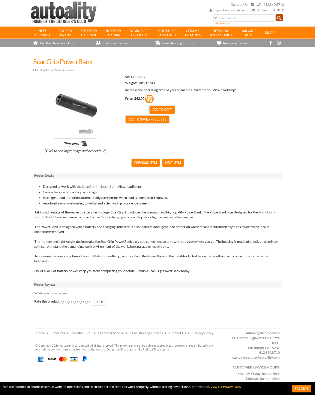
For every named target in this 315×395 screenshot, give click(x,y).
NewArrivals (42, 33)
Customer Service (115, 43)
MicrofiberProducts (140, 33)
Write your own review (51, 293)
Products (58, 333)
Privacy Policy (202, 333)
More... (270, 33)
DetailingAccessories (221, 33)
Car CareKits (248, 33)
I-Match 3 (97, 256)
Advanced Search (224, 23)
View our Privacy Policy (225, 387)
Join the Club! (81, 333)
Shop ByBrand (65, 33)
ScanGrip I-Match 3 (96, 186)
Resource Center (235, 43)
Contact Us (177, 333)
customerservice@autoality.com (256, 357)
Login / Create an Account (231, 10)
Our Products (43, 70)
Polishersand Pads (167, 33)
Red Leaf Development (157, 349)
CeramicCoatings (193, 33)
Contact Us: (239, 4)
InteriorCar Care (113, 33)
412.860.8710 (273, 4)
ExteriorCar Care (89, 33)
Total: (270, 10)
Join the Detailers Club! (56, 43)
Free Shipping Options (178, 43)
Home (40, 333)
